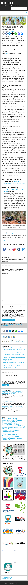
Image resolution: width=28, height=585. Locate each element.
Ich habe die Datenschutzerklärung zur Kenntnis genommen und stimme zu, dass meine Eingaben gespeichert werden (14, 311)
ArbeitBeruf (4, 418)
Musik (10, 428)
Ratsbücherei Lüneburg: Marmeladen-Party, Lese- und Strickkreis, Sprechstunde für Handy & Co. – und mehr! (14, 349)
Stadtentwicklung (5, 261)
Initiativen (14, 423)
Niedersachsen (4, 430)
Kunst (12, 426)
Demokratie (4, 420)
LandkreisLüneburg (19, 426)
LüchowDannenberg (15, 427)
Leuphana (10, 427)
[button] (3, 33)
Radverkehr (16, 430)
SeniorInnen (4, 434)
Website (4, 300)
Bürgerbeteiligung (20, 418)
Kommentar (5, 273)
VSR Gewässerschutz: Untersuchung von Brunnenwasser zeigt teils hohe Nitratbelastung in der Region (13, 392)
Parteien (10, 430)
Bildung (14, 418)
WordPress (12, 583)
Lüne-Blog (7, 2)
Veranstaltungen (8, 438)
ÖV (13, 439)
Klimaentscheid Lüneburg (7, 406)
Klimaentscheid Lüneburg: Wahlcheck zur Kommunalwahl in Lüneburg (14, 400)
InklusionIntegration (7, 424)
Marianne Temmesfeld (7, 391)
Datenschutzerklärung (7, 577)
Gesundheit (14, 421)
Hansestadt (10, 259)
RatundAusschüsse (8, 431)
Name (4, 289)
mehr (6, 53)
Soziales (14, 434)
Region (9, 257)
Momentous (19, 583)
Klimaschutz (15, 259)
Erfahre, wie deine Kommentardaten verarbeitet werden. (11, 325)
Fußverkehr (4, 421)
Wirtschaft (19, 438)
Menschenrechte (22, 427)
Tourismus (17, 436)
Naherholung (20, 259)
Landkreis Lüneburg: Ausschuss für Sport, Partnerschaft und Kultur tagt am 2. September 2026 (13, 362)
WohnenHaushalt (6, 439)
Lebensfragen (4, 427)
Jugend (13, 424)
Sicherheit (9, 434)
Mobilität (5, 429)
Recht (16, 431)
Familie (13, 420)
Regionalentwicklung (7, 433)
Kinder (17, 424)
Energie (8, 420)
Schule (19, 432)
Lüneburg (5, 257)
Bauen (10, 418)
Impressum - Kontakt (6, 578)
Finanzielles (6, 259)
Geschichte (8, 421)
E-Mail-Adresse (6, 294)
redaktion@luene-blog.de (7, 233)
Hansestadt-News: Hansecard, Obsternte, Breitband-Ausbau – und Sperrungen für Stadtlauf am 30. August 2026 (14, 354)
